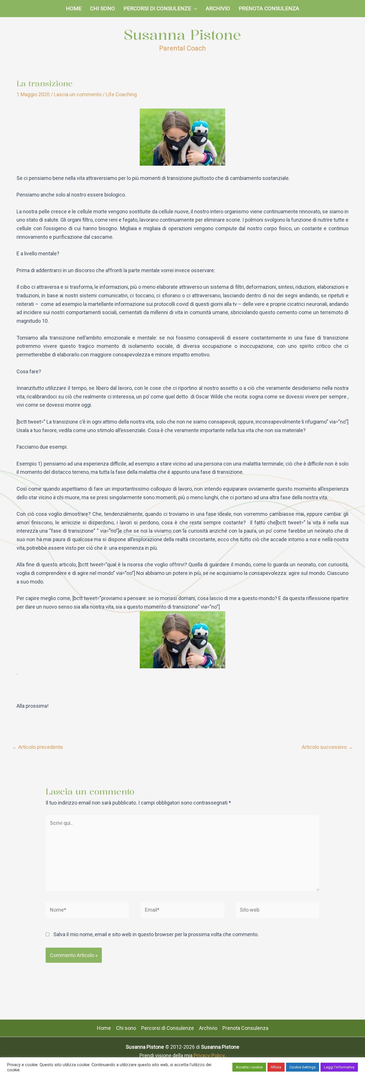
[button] (194, 8)
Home (74, 8)
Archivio (218, 8)
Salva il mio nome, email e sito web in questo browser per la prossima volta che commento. (156, 934)
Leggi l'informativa (339, 1067)
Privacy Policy (209, 1055)
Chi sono (102, 8)
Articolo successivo (327, 747)
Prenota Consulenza (269, 8)
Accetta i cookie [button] (249, 1067)
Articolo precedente (37, 747)
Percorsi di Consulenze (157, 8)
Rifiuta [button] (276, 1067)
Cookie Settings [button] (302, 1067)
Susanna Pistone (182, 34)
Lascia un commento (78, 94)
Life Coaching (121, 94)
